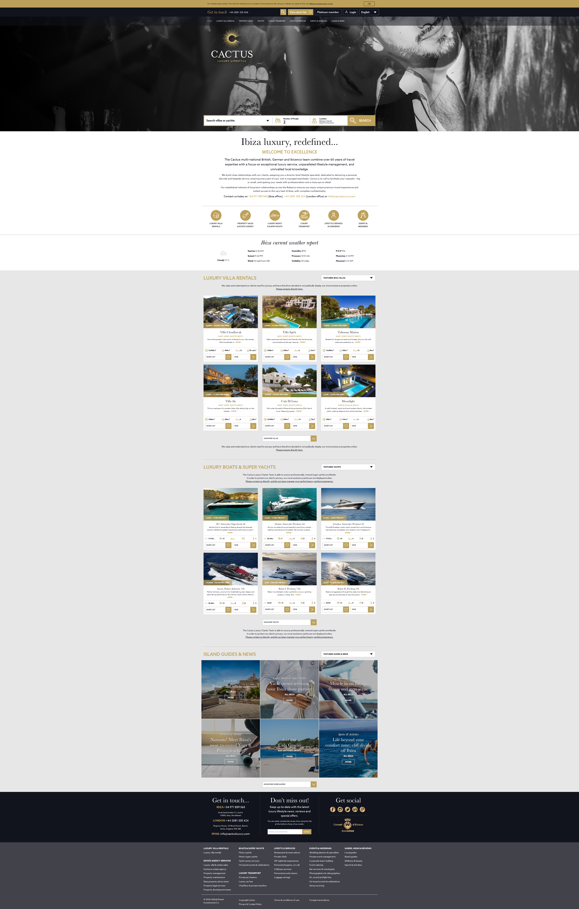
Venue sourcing (316, 885)
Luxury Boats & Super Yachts (274, 224)
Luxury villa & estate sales (216, 864)
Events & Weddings (363, 224)
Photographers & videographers (324, 873)
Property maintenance (214, 877)
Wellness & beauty (353, 860)
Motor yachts (245, 852)
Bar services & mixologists (322, 869)
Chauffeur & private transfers (253, 885)
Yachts (261, 21)
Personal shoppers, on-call (286, 864)
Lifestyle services (298, 21)
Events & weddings (318, 21)
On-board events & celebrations (254, 864)
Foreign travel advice (319, 900)
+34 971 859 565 (257, 196)
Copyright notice (247, 900)
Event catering (316, 864)
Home (209, 21)
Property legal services (214, 885)
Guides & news (338, 21)
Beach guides (351, 856)
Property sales (246, 21)
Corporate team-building (321, 860)
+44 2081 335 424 (238, 12)
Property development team (217, 889)
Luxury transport (277, 21)
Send (307, 831)
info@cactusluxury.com (341, 196)
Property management (214, 873)
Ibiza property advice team (216, 881)
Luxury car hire (246, 881)
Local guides (351, 852)
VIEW (236, 357)
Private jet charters (248, 877)
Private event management (322, 856)
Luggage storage (282, 877)
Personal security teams (285, 873)
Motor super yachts (248, 856)
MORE (231, 697)
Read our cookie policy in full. (321, 3)
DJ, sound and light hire (320, 877)
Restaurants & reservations (287, 852)
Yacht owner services (249, 860)
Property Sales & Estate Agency (245, 224)
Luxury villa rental (225, 21)
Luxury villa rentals (212, 852)
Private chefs (280, 856)
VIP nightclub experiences (286, 860)
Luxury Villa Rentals (216, 224)
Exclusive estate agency (215, 869)
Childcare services (282, 869)
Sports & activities (353, 864)
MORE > (239, 342)
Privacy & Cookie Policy (250, 904)
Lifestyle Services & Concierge (334, 224)
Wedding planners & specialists (324, 852)
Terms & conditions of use (286, 900)
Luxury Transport (304, 224)
